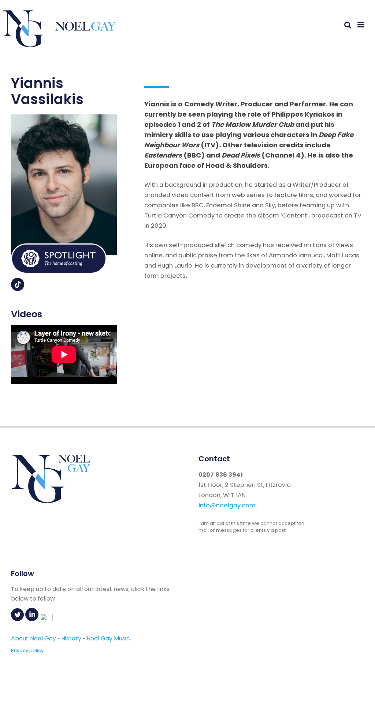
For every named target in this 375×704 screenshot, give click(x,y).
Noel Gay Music (108, 638)
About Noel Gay (33, 638)
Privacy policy (27, 650)
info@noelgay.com (227, 505)
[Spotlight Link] (59, 271)
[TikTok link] (17, 288)
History (71, 638)
